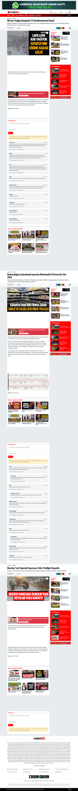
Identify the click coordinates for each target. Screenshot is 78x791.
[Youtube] (42, 766)
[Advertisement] (28, 83)
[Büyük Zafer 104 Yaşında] (28, 673)
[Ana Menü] (70, 15)
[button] (68, 97)
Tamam (70, 789)
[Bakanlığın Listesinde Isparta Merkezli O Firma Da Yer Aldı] (28, 299)
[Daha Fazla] (63, 28)
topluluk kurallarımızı (18, 136)
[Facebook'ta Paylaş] (57, 28)
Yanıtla (11, 149)
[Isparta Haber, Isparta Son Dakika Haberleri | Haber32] (13, 12)
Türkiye (13, 15)
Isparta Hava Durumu (29, 769)
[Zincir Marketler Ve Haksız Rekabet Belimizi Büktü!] (28, 246)
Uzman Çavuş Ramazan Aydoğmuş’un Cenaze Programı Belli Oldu (27, 691)
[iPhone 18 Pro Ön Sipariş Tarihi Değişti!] (42, 405)
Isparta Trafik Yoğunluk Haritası (62, 769)
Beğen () (16, 149)
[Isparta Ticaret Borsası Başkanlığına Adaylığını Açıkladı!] (14, 405)
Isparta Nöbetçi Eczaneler (13, 769)
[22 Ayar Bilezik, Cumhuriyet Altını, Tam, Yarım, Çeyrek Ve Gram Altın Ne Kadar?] (14, 673)
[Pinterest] (38, 766)
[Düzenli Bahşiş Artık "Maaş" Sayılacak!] (14, 246)
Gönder (10, 132)
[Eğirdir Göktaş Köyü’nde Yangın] (28, 405)
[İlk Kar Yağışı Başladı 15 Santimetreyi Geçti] (28, 43)
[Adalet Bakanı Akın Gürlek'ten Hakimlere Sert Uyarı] (42, 234)
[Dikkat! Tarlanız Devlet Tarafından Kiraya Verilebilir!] (42, 246)
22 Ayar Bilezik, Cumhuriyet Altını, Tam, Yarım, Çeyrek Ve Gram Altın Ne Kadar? (14, 679)
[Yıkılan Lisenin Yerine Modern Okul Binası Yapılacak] (28, 234)
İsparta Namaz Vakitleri (45, 769)
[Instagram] (40, 766)
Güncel (26, 15)
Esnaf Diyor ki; (32, 15)
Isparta (9, 15)
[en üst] (39, 5)
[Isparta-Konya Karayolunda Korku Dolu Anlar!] (14, 234)
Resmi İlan (38, 15)
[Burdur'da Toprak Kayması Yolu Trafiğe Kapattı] (28, 589)
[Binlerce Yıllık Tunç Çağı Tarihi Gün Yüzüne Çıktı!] (14, 686)
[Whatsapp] (44, 766)
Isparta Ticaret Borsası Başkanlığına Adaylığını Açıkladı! (13, 411)
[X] (36, 766)
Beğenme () (21, 149)
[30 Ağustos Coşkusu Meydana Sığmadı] (42, 686)
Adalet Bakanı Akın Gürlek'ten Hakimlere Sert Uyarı (41, 239)
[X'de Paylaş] (59, 28)
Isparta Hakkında (20, 15)
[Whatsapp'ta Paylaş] (61, 28)
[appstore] (34, 776)
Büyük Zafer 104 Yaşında (27, 678)
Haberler (9, 18)
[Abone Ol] (70, 28)
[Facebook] (34, 766)
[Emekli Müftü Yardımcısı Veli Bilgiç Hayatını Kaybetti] (42, 673)
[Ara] (68, 15)
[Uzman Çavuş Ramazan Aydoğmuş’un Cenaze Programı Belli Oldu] (28, 686)
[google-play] (44, 776)
